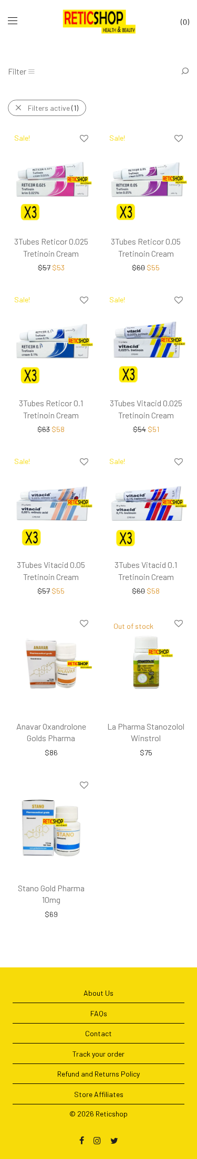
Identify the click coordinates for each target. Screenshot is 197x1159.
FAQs (98, 1013)
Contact (98, 1033)
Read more (125, 751)
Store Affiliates (98, 1094)
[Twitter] (114, 1139)
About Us (98, 992)
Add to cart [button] (30, 266)
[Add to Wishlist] (83, 138)
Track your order (98, 1053)
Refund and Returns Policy (98, 1073)
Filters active (53, 107)
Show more (72, 266)
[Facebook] (81, 1139)
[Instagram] (97, 1139)
